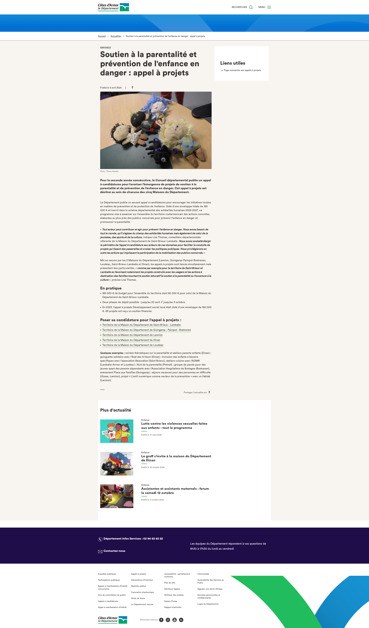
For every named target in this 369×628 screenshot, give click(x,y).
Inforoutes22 (203, 574)
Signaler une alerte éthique (210, 589)
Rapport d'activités (172, 607)
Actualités (116, 36)
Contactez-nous (114, 551)
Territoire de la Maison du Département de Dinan (131, 340)
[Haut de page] (340, 610)
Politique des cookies (174, 595)
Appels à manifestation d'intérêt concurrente (112, 587)
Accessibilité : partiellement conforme (177, 575)
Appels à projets (138, 574)
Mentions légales (172, 589)
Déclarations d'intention (142, 580)
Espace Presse (170, 601)
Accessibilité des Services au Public (210, 581)
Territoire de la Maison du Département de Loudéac (132, 345)
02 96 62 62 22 (153, 538)
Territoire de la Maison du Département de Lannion (132, 335)
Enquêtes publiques (107, 574)
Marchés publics (138, 586)
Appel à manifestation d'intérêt (112, 607)
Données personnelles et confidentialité (208, 596)
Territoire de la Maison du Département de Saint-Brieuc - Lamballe (141, 325)
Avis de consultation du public (112, 595)
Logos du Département (208, 604)
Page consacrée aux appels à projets (242, 70)
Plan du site (169, 583)
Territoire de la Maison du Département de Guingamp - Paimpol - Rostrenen (146, 330)
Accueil (102, 36)
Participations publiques (109, 580)
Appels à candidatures (108, 601)
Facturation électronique (142, 592)
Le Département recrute (142, 604)
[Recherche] (251, 7)
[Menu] (269, 7)
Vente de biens (138, 598)
